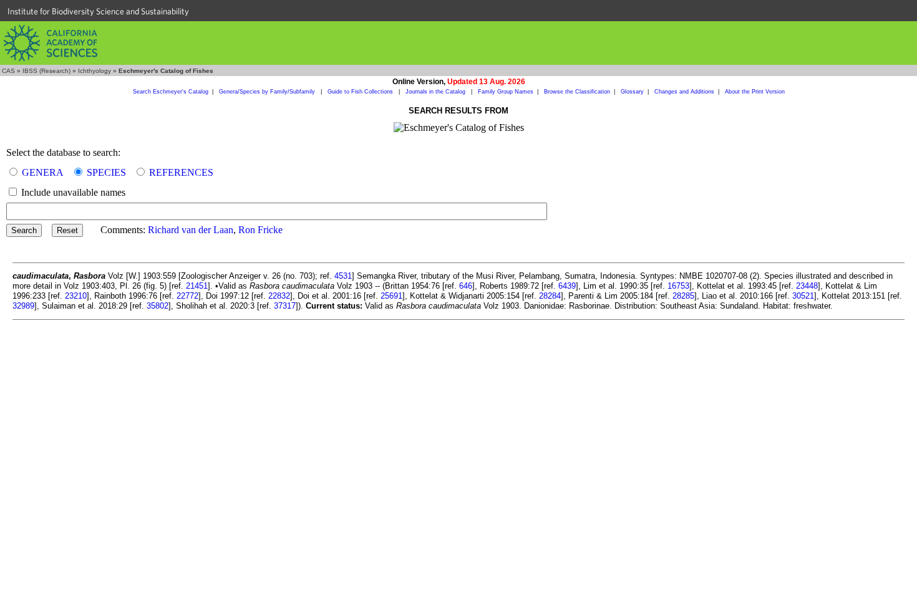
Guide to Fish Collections (361, 92)
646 (465, 286)
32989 (23, 305)
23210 (76, 295)
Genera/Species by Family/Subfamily (268, 92)
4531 (343, 276)
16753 (678, 286)
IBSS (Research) (46, 70)
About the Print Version (755, 92)
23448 (807, 286)
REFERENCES (181, 172)
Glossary (632, 92)
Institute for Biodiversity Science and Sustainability (98, 11)
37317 (285, 305)
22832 (279, 295)
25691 (391, 295)
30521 (803, 295)
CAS (8, 70)
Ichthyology (94, 70)
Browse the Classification (577, 92)
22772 (187, 295)
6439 (567, 286)
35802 (157, 305)
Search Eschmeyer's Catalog (170, 92)
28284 (550, 295)
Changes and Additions (684, 92)
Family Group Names (505, 92)
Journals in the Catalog (436, 92)
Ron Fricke (260, 229)
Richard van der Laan (190, 229)
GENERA (43, 172)
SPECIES (106, 172)
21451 (197, 286)
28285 (683, 295)
